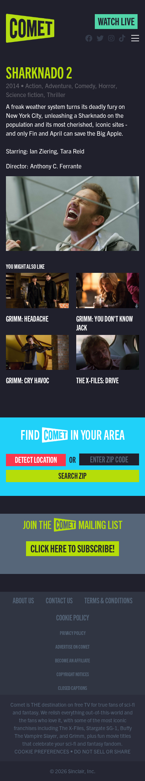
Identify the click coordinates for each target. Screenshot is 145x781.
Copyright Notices (73, 674)
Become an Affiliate (72, 660)
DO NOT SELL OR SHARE (102, 751)
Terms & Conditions (108, 600)
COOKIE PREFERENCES (41, 751)
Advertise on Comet (72, 646)
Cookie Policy (72, 617)
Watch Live (116, 21)
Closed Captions (72, 687)
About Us (23, 600)
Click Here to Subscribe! (72, 548)
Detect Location (36, 459)
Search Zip (72, 475)
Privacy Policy (73, 632)
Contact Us (59, 600)
